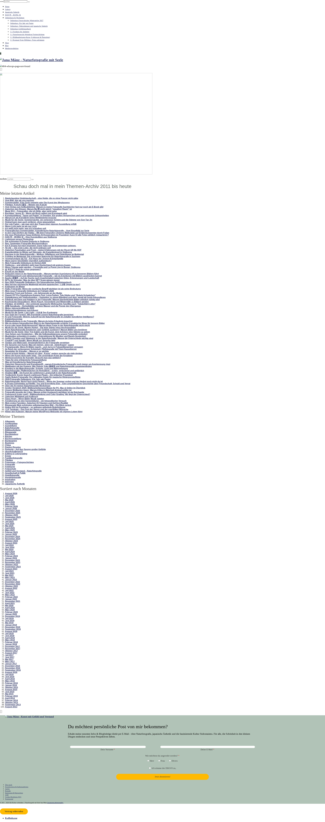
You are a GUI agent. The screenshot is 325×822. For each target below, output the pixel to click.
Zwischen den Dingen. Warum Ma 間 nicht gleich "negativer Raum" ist (38, 209)
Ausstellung (11, 426)
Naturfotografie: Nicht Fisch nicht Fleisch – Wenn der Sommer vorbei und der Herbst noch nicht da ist (54, 381)
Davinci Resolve (13, 447)
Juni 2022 (9, 593)
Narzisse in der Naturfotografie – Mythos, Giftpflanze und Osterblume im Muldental (44, 254)
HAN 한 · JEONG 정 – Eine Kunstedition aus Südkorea (31, 237)
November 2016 (12, 668)
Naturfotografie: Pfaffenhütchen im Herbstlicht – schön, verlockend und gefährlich (44, 371)
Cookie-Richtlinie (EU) (13, 797)
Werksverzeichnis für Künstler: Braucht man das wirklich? (33, 358)
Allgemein (10, 421)
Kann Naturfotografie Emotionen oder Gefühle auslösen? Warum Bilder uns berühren (46, 330)
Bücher (8, 436)
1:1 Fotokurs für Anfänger (19, 32)
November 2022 (12, 584)
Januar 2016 (11, 685)
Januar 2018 (11, 644)
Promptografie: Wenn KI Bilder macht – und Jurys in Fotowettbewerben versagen (44, 347)
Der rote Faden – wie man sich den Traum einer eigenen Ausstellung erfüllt (40, 224)
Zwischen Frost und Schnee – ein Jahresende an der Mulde (33, 293)
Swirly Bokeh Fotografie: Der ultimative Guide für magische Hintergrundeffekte (42, 377)
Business (9, 443)
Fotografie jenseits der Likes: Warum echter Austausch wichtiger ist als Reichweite (44, 392)
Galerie (7, 9)
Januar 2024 (11, 558)
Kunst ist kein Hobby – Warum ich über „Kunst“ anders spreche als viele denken (44, 353)
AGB (7, 795)
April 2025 (10, 528)
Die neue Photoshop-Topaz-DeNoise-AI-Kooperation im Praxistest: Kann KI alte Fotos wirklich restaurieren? (57, 235)
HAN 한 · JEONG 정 (13, 15)
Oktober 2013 (11, 702)
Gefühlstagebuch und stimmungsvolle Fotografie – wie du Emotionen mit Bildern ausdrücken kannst (53, 276)
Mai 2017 (9, 659)
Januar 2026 (11, 509)
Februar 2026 (11, 506)
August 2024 (11, 543)
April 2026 (10, 502)
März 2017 (10, 662)
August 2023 (11, 569)
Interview (9, 482)
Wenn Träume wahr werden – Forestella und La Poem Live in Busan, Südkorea (42, 267)
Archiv (7, 789)
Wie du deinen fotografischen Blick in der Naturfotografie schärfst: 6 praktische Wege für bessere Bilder (55, 323)
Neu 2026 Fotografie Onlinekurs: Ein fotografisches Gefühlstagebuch (38, 282)
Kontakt (8, 791)
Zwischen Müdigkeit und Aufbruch (21, 396)
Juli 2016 (9, 674)
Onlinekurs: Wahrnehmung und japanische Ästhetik (29, 26)
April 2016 (10, 679)
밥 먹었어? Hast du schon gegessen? (23, 269)
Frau (163, 761)
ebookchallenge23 (14, 451)
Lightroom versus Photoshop (19, 239)
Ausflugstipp (11, 423)
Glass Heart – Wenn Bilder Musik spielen (24, 399)
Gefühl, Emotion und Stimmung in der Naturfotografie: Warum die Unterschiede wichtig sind (49, 338)
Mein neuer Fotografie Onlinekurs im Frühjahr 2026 (29, 291)
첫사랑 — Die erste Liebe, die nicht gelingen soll (28, 248)
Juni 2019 (9, 621)
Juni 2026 (9, 498)
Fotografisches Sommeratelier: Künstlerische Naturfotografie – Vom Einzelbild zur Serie (47, 231)
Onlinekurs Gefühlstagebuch (20, 29)
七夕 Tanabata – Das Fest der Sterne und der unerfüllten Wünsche (36, 409)
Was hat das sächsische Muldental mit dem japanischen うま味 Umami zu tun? (42, 284)
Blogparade (10, 432)
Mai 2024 (9, 549)
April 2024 (10, 552)
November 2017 (12, 649)
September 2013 (13, 705)
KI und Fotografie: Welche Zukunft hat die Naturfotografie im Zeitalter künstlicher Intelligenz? (49, 317)
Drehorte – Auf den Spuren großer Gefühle (25, 449)
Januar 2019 (11, 625)
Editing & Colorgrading (16, 454)
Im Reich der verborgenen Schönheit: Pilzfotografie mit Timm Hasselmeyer (41, 349)
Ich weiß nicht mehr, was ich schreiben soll (25, 228)
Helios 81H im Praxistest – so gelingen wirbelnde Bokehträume (35, 407)
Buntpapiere (11, 441)
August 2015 (11, 690)
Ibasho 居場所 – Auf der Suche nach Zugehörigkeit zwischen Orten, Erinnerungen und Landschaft (52, 278)
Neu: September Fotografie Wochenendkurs (26, 243)
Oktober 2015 (11, 687)
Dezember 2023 (12, 560)
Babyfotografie (12, 428)
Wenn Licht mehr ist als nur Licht (21, 226)
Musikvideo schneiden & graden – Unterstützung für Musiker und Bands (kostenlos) (45, 336)
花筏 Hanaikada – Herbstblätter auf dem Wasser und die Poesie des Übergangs (43, 306)
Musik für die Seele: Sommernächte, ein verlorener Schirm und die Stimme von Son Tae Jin (48, 220)
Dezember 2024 (12, 537)
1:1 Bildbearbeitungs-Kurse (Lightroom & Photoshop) (30, 37)
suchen (1, 1)
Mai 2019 (9, 623)
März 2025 (10, 530)
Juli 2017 (9, 655)
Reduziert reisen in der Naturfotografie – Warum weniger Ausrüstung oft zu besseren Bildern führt (52, 274)
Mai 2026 (9, 500)
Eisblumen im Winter (15, 287)
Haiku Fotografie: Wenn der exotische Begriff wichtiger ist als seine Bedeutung (43, 289)
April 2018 (10, 638)
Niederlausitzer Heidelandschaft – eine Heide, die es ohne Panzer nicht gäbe (41, 198)
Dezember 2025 (12, 511)
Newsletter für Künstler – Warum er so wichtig (27, 351)
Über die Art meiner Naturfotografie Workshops (27, 386)
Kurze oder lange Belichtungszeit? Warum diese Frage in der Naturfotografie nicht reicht (47, 325)
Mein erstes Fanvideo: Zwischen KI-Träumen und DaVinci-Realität (36, 403)
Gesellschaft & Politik (15, 473)
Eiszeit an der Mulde (14, 271)
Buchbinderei (11, 434)
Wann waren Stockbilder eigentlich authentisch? (28, 261)
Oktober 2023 (11, 565)
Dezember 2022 (12, 582)
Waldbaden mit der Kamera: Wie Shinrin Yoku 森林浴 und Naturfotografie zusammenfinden (48, 366)
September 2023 (13, 567)
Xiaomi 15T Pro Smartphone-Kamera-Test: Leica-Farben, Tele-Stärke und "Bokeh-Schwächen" (50, 295)
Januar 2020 (11, 614)
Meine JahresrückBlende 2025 (19, 308)
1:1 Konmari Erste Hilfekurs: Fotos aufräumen (27, 40)
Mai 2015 (9, 694)
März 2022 (10, 595)
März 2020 (10, 610)
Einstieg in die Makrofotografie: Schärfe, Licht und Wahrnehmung (36, 368)
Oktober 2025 (11, 515)
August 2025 (11, 519)
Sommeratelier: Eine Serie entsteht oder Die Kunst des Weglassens (37, 203)
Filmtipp (9, 460)
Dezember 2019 (12, 616)
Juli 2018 (9, 634)
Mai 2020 (9, 605)
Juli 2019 (9, 618)
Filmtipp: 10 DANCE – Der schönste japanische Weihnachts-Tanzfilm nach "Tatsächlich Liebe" (50, 304)
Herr (152, 761)
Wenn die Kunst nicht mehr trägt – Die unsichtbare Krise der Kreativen (39, 356)
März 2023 (10, 577)
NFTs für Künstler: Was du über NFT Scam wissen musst (32, 280)
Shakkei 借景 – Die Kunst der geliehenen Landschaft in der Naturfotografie (40, 373)
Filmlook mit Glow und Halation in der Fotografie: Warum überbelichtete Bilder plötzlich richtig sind (52, 300)
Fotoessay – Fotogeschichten (19, 462)
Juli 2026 (9, 496)
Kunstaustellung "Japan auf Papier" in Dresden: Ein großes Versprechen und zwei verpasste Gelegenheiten (57, 215)
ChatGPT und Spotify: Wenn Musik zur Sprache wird (30, 340)
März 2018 (10, 640)
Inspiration (10, 479)
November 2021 (12, 601)
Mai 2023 (9, 575)
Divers (175, 761)
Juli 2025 (9, 521)
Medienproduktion (12, 48)
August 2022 (11, 588)
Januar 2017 (11, 664)
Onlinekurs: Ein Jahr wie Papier (22, 23)
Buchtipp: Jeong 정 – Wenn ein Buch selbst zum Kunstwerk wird (36, 213)
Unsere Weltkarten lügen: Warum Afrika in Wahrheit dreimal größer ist (38, 390)
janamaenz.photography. (55, 803)
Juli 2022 (9, 590)
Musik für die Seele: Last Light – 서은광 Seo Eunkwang (31, 312)
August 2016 (11, 672)
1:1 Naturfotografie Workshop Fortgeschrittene (27, 34)
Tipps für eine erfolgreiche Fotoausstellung (26, 360)
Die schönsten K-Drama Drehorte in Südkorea (27, 241)
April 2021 (10, 603)
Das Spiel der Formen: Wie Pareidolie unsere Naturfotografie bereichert (39, 315)
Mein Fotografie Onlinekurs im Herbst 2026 (25, 263)
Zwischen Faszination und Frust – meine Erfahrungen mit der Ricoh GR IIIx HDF (43, 250)
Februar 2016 (11, 683)
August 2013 (11, 707)
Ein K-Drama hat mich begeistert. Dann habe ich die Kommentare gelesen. (40, 246)
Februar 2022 (11, 597)
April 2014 (10, 698)
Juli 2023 (9, 571)
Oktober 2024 (11, 541)
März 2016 (10, 681)
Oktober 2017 (11, 651)
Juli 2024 (9, 545)
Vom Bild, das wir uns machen (19, 200)
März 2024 (10, 554)
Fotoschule (10, 469)
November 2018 (12, 627)
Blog (7, 46)
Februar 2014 (11, 700)
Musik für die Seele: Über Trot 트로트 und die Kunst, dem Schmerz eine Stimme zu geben (47, 332)
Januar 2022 (11, 599)
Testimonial (9, 799)
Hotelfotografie (12, 475)
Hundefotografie (13, 477)
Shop (7, 43)
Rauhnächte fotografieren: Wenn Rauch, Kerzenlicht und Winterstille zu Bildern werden (47, 302)
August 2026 (11, 493)
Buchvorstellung (13, 439)
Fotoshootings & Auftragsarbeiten (16, 787)
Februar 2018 (11, 642)
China (8, 445)
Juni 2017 (9, 657)
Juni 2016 (9, 677)
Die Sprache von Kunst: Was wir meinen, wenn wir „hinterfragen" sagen (39, 345)
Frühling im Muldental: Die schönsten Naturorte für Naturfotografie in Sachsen (42, 256)
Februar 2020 (11, 612)
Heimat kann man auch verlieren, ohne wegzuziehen (30, 222)
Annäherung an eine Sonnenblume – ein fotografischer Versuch (36, 401)
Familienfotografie (13, 458)
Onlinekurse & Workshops (14, 18)
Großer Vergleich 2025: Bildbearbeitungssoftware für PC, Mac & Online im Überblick (45, 388)
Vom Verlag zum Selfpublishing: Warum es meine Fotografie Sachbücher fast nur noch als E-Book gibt (54, 207)
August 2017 (11, 653)
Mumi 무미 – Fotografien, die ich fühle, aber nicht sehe (31, 211)
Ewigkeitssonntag (13, 319)
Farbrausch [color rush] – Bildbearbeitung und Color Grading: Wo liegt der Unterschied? (47, 394)
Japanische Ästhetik (12, 12)
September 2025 (13, 517)
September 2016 (13, 670)
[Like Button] (1, 69)
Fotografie (10, 464)
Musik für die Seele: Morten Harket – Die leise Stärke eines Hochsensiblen (40, 328)
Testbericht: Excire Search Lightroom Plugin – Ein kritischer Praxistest (39, 375)
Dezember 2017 (12, 646)
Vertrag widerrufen (14, 811)
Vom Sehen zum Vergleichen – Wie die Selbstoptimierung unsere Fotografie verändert (46, 334)
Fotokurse (10, 467)
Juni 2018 (9, 636)
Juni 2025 (9, 524)
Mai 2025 (9, 526)
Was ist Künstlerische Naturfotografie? (23, 362)
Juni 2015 (9, 692)
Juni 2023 (9, 573)
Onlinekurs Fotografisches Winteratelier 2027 (26, 21)
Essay (8, 456)
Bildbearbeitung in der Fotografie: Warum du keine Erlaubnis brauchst (38, 321)
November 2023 (12, 562)
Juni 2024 (9, 547)
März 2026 (10, 504)
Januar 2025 (11, 534)
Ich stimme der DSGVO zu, (164, 768)
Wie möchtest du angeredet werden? (161, 756)
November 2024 (12, 539)
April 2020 (10, 608)
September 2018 (13, 629)
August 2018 (11, 631)
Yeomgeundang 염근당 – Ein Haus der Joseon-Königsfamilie (34, 259)
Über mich (8, 785)
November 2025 (12, 513)
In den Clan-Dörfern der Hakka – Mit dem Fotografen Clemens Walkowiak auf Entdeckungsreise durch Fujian (57, 233)
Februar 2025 (11, 532)
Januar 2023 (11, 580)
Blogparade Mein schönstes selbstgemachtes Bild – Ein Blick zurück (38, 405)
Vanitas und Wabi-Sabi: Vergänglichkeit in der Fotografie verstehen (37, 343)
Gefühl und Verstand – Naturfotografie (23, 471)
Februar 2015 (11, 696)
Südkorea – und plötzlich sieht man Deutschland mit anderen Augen (38, 265)
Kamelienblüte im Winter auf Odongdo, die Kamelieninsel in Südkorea (38, 252)
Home (7, 7)
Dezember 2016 (12, 666)
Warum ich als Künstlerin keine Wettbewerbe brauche (30, 218)
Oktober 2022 (11, 586)
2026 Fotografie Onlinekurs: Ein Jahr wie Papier (28, 379)
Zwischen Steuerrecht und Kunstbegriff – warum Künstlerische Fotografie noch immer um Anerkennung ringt (57, 364)
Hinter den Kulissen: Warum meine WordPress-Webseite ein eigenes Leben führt (43, 412)
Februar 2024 (11, 556)
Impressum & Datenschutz (14, 793)
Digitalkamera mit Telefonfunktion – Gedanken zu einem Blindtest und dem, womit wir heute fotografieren (55, 297)
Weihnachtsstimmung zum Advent (21, 310)
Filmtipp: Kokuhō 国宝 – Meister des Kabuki (26, 205)
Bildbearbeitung (13, 430)
